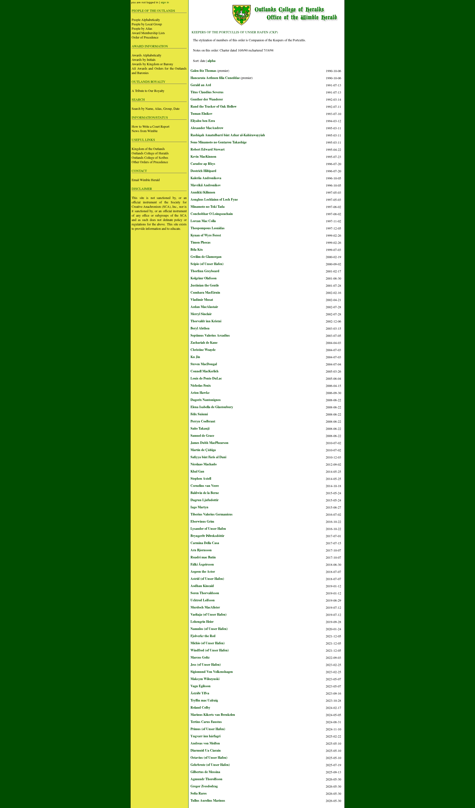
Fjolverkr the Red (203, 636)
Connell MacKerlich (204, 371)
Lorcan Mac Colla (203, 221)
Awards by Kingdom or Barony (152, 64)
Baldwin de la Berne (204, 492)
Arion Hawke (199, 392)
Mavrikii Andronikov (205, 185)
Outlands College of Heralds (150, 153)
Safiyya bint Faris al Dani (208, 457)
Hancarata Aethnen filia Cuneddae (215, 77)
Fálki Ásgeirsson (202, 564)
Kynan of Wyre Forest (205, 235)
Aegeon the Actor (202, 571)
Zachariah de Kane (203, 342)
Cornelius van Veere (204, 485)
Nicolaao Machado (203, 464)
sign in (165, 2)
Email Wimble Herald (146, 180)
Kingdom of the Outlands (148, 148)
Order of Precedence (145, 37)
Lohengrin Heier (202, 621)
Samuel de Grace (202, 435)
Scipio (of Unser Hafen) (206, 263)
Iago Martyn (199, 507)
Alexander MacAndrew (206, 127)
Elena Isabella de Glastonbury (211, 407)
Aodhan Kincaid (202, 585)
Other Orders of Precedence (150, 162)
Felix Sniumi (199, 414)
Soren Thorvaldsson (204, 593)
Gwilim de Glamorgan (206, 256)
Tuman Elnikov (201, 113)
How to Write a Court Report (150, 126)
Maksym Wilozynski (204, 678)
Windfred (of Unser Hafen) (209, 650)
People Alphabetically (146, 19)
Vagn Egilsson (200, 686)
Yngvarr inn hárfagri (205, 736)
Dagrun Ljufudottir (204, 500)
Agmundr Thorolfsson (206, 779)
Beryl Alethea (199, 328)
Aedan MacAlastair (204, 306)
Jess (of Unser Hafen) (205, 664)
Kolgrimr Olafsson (203, 278)
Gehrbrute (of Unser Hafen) (210, 764)
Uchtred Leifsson (202, 600)
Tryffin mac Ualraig (204, 700)
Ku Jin (195, 356)
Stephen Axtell (200, 478)
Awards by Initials (144, 59)
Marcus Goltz (199, 657)
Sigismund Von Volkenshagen (211, 671)
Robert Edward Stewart (207, 149)
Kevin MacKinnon (203, 156)
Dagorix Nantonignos (205, 399)
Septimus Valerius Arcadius (210, 335)
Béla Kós (196, 249)
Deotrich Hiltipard (203, 170)
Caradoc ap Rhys (202, 163)
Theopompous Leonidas (207, 228)
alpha (212, 60)
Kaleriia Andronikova (205, 178)
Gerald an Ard (200, 85)
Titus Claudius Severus (206, 92)
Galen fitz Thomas (203, 70)
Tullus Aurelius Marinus (207, 800)
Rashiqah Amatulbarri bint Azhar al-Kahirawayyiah (227, 135)
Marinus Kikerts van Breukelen (212, 714)
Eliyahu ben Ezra (202, 120)
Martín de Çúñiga (203, 449)
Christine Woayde (203, 349)
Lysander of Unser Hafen (208, 528)
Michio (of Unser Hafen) (207, 643)
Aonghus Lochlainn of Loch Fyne (214, 199)
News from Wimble (145, 131)
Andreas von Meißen (205, 743)
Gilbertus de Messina (205, 771)
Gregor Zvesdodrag (204, 786)
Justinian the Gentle (204, 285)
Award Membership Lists (148, 33)
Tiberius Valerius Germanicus (211, 514)
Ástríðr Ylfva (199, 693)
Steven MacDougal (203, 364)
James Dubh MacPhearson (209, 442)
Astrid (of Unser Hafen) (207, 578)
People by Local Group (147, 24)
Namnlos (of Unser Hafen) (209, 628)
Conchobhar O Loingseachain (211, 213)
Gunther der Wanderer (206, 99)
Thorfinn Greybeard (204, 271)
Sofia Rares (198, 793)
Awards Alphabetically (146, 55)
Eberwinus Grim (202, 521)
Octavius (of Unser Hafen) (208, 757)
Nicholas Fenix (200, 385)
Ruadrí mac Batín (203, 557)
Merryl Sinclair (201, 314)
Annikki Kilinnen (202, 192)
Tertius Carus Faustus (206, 721)
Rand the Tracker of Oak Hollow (213, 106)
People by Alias (142, 28)
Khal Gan (197, 471)
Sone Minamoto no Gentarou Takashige (218, 142)
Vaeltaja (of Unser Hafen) (208, 614)
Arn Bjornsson (201, 550)
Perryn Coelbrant (202, 421)
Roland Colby (200, 707)
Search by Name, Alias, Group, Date (155, 108)
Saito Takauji (199, 428)
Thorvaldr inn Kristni (205, 321)
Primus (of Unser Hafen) (207, 729)
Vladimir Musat (201, 299)
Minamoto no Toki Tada (207, 206)
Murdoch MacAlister (205, 607)
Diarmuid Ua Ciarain (205, 750)
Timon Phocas (200, 242)
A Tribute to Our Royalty (148, 90)
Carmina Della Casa (204, 543)
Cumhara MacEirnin (205, 292)
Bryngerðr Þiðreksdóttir (207, 535)
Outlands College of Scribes (150, 157)
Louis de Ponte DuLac (206, 378)
